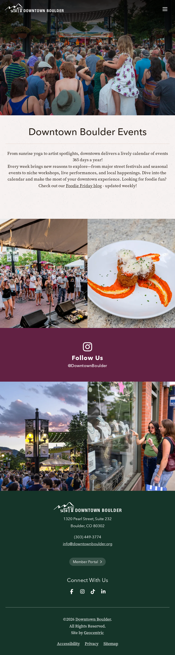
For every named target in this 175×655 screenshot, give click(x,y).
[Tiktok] (92, 591)
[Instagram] (82, 591)
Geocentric (94, 632)
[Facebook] (71, 591)
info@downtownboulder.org (87, 543)
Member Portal (85, 561)
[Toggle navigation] (165, 8)
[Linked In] (103, 591)
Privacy (91, 643)
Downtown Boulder (93, 619)
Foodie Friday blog (84, 186)
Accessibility (68, 643)
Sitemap (110, 643)
